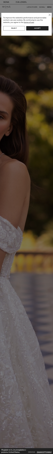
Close (50, 15)
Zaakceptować (44, 452)
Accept (37, 28)
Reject (14, 28)
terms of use (29, 22)
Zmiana (31, 452)
